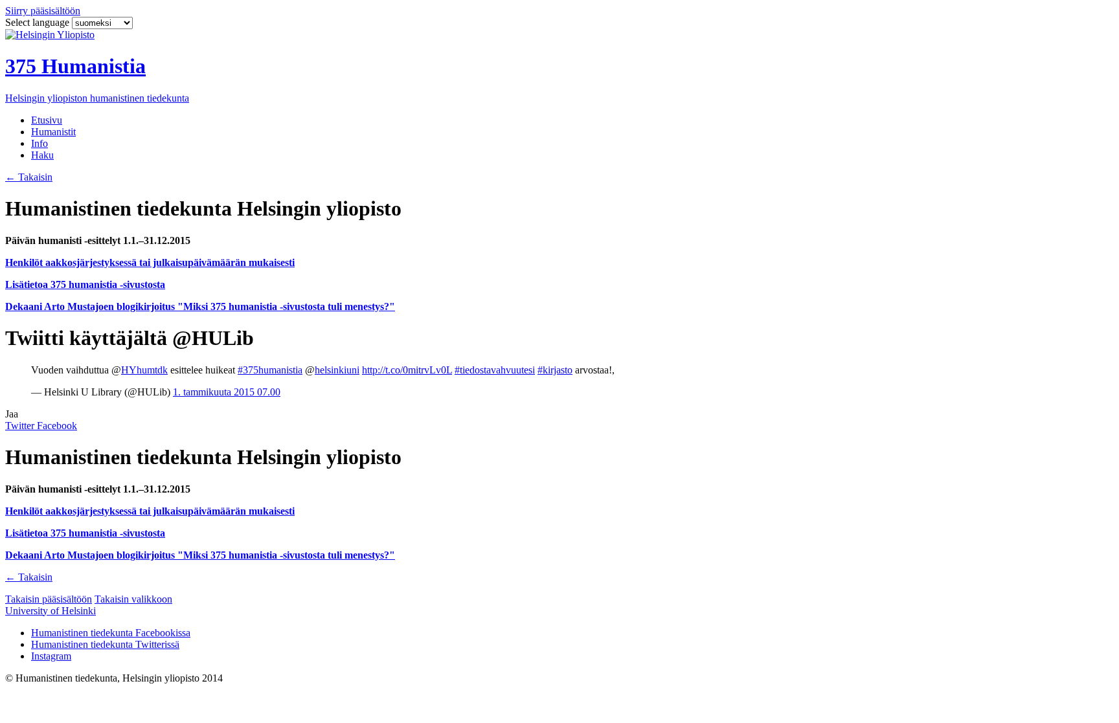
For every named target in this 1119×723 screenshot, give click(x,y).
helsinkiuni (337, 369)
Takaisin (28, 177)
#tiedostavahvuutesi (495, 369)
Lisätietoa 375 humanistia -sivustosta (85, 284)
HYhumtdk (144, 369)
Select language (38, 22)
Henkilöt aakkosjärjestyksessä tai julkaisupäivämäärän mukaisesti (150, 262)
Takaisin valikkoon (133, 599)
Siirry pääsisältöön (42, 10)
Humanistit (53, 131)
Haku (42, 155)
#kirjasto (554, 369)
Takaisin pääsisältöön (48, 599)
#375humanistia (270, 369)
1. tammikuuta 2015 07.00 (226, 391)
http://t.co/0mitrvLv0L (407, 369)
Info (39, 143)
